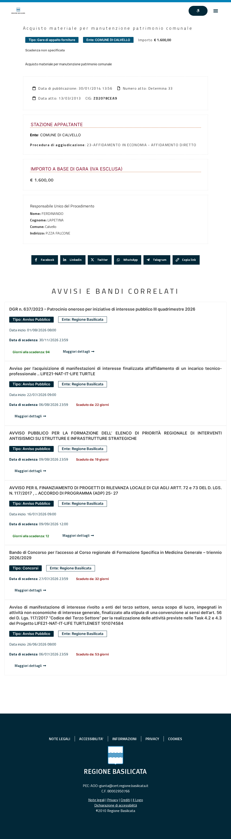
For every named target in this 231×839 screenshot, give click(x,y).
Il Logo (138, 800)
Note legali (96, 800)
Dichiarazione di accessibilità (115, 805)
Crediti (125, 800)
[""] (198, 11)
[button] (215, 10)
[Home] (18, 11)
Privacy (112, 800)
